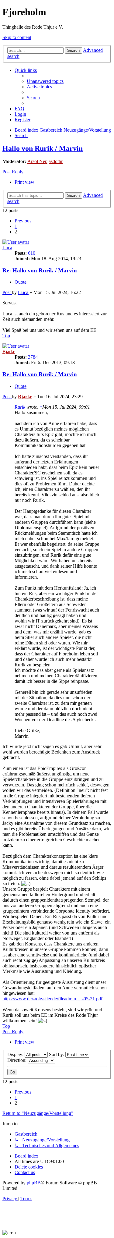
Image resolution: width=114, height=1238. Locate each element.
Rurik (20, 407)
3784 (33, 357)
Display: (16, 1054)
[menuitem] (45, 81)
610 (31, 253)
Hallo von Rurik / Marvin (42, 148)
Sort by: (57, 1054)
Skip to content (16, 37)
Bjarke (8, 351)
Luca (7, 247)
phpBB (34, 1182)
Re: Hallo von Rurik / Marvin (39, 270)
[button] (23, 220)
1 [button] (16, 226)
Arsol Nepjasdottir (45, 161)
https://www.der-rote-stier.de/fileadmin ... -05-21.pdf (52, 998)
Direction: (17, 1060)
